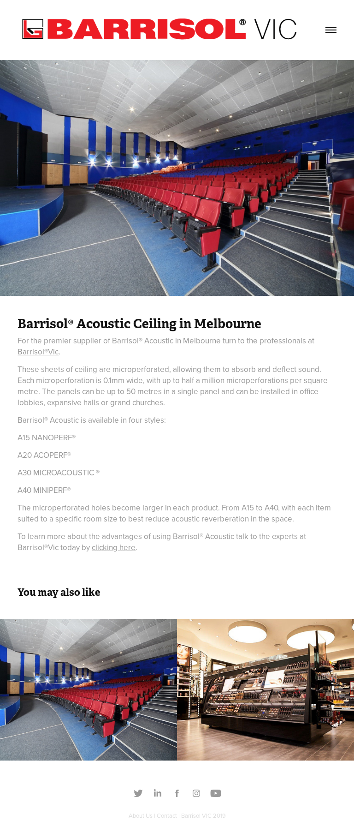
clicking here (114, 547)
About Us (141, 815)
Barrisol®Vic (38, 351)
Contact (167, 815)
